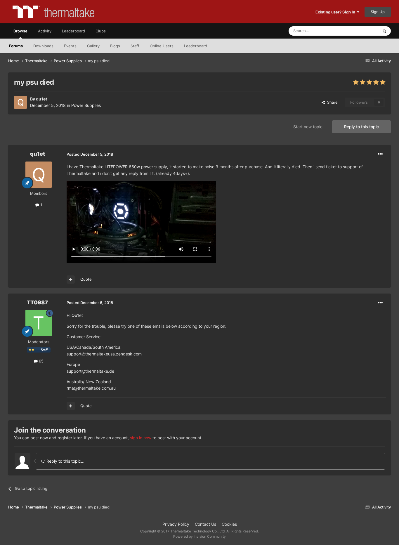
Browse (20, 31)
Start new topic (307, 126)
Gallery (93, 46)
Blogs (115, 46)
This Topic (361, 31)
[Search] (384, 31)
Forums (16, 46)
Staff (135, 46)
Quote (86, 279)
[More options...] (380, 154)
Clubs (101, 31)
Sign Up (378, 11)
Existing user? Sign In (336, 12)
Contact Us (205, 524)
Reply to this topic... (64, 461)
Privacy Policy (175, 524)
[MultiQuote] (71, 279)
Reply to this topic (361, 126)
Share (331, 102)
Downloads (43, 46)
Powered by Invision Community (199, 536)
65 (41, 361)
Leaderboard (195, 46)
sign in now (140, 437)
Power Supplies (86, 105)
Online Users (162, 46)
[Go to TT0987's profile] (38, 323)
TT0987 (37, 302)
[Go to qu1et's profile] (20, 102)
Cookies (229, 524)
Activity (44, 31)
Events (70, 46)
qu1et (41, 98)
